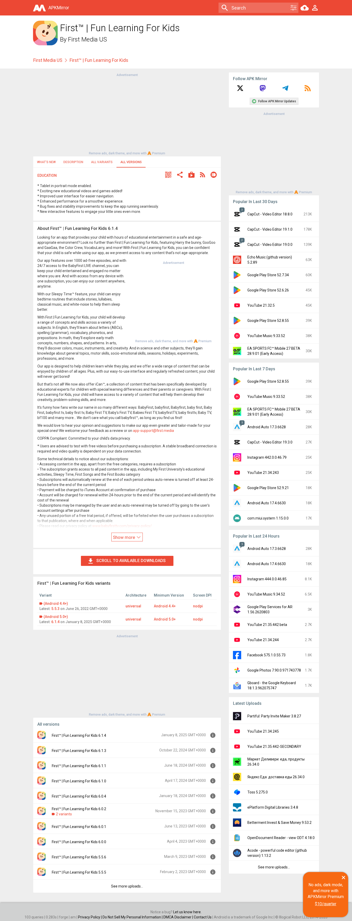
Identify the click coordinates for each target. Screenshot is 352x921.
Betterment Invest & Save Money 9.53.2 (279, 822)
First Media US (87, 39)
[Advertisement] (127, 114)
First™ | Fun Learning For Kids (99, 60)
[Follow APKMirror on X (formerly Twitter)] (240, 90)
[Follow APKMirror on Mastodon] (262, 90)
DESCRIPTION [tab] (73, 162)
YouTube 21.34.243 (263, 473)
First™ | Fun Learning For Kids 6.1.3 (79, 751)
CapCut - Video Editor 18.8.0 (269, 214)
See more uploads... (127, 886)
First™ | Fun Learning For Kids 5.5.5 (79, 872)
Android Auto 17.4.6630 (266, 503)
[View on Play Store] (191, 175)
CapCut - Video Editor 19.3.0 (269, 442)
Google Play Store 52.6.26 (268, 290)
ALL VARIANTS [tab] (102, 162)
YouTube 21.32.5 (261, 305)
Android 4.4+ (165, 606)
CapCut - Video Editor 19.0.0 (269, 244)
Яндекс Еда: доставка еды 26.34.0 (276, 777)
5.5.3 (55, 609)
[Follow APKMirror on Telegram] (285, 90)
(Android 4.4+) (56, 603)
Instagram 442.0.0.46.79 (267, 457)
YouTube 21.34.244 (263, 640)
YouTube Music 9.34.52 (266, 594)
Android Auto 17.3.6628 (266, 427)
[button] (168, 175)
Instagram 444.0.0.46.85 (267, 579)
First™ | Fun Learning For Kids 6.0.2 (79, 809)
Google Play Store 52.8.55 (268, 321)
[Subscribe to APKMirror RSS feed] (308, 90)
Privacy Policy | (90, 917)
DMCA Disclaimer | (178, 917)
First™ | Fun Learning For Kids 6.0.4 (79, 796)
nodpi (198, 606)
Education (47, 175)
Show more (124, 537)
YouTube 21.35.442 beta (267, 625)
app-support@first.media (153, 431)
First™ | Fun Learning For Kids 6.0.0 (79, 842)
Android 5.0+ (165, 619)
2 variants (64, 814)
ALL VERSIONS (131, 162)
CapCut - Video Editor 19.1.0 (269, 229)
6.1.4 (55, 622)
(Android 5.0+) (56, 617)
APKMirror (58, 7)
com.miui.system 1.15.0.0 (268, 518)
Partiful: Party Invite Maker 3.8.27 (274, 716)
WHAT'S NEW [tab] (46, 162)
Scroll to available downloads (131, 560)
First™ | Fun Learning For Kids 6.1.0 (79, 781)
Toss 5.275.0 (257, 792)
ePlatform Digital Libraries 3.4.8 (272, 807)
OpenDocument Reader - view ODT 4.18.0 (281, 838)
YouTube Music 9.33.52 (266, 336)
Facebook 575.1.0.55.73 (266, 655)
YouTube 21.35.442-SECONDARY (274, 746)
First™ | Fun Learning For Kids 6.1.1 (79, 766)
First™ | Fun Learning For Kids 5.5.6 (79, 857)
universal (133, 606)
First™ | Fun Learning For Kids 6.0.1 (79, 827)
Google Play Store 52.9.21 (268, 488)
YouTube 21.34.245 (263, 731)
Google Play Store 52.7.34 (268, 275)
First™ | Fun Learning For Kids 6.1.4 (79, 735)
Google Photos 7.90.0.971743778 (274, 670)
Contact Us (203, 917)
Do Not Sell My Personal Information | (133, 917)
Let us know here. (187, 912)
